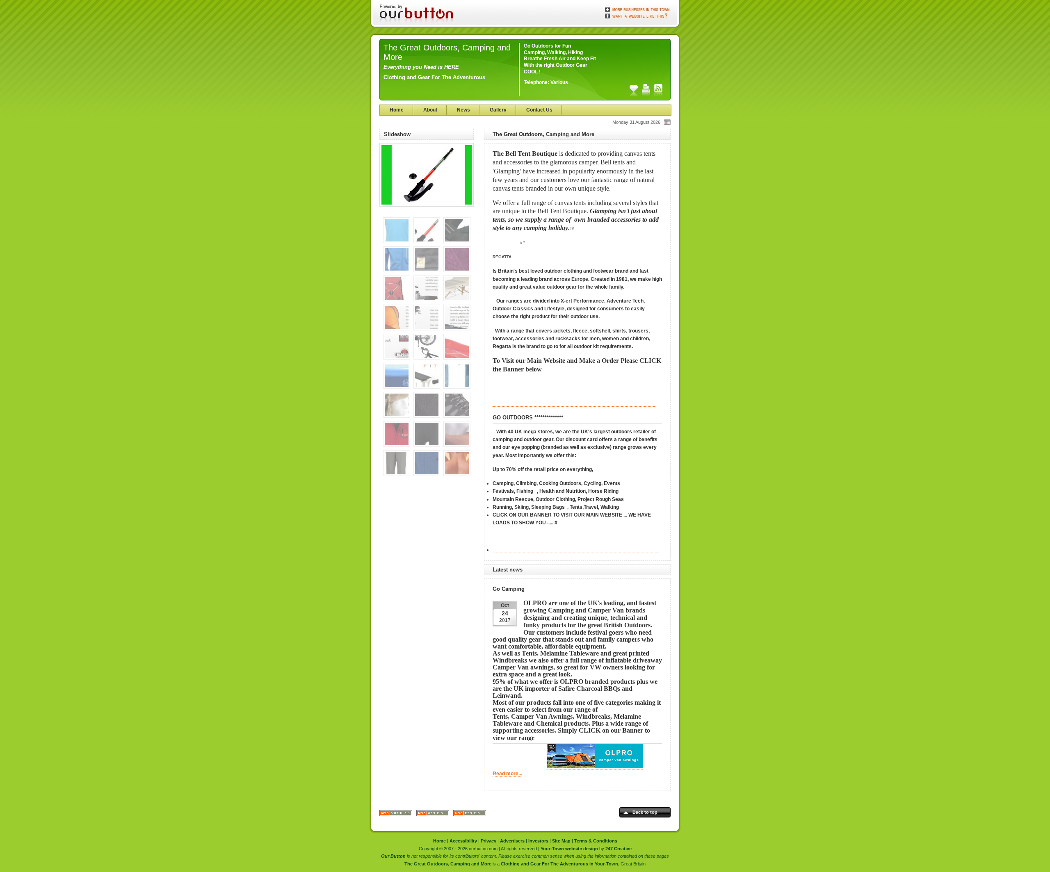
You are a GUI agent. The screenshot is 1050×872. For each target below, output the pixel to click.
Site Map (561, 840)
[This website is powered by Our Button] (417, 14)
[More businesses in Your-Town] (638, 9)
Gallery (498, 110)
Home (397, 110)
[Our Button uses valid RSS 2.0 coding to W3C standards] (469, 815)
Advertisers (512, 840)
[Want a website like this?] (638, 15)
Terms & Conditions (595, 840)
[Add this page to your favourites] (634, 90)
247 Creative (618, 848)
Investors (538, 840)
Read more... (507, 773)
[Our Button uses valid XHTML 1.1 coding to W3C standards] (395, 815)
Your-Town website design (569, 848)
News (463, 110)
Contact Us (539, 110)
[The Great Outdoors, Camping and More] (426, 209)
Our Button (393, 856)
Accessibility (463, 840)
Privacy (488, 840)
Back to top (644, 812)
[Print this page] (646, 90)
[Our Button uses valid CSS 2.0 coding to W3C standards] (432, 815)
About (430, 110)
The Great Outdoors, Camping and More (447, 863)
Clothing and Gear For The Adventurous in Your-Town (559, 863)
